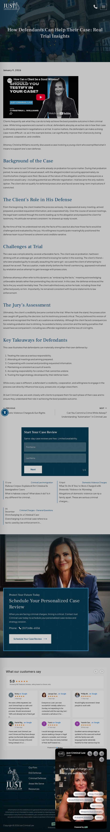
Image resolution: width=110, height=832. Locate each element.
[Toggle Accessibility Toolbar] (4, 412)
